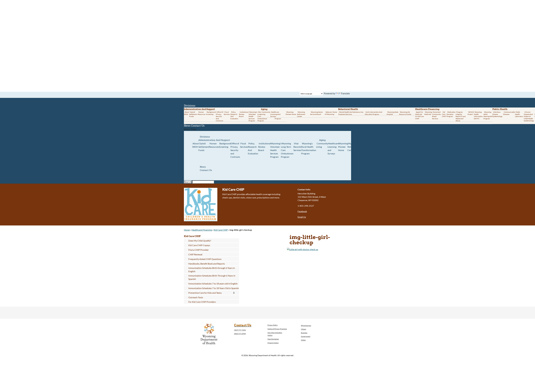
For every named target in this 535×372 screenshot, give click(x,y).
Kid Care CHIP (444, 114)
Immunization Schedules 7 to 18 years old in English (213, 283)
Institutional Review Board (244, 114)
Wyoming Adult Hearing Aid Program (487, 115)
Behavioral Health (348, 109)
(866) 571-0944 (240, 334)
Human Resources (201, 113)
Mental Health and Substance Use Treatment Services (350, 113)
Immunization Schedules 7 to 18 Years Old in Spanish (213, 288)
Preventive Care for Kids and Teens (205, 292)
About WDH (195, 145)
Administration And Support (214, 140)
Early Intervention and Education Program (373, 113)
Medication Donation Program (451, 114)
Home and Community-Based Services (436, 115)
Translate (345, 93)
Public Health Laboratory (519, 114)
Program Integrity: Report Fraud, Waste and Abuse (461, 116)
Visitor (303, 340)
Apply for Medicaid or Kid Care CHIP (419, 115)
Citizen (303, 329)
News (203, 167)
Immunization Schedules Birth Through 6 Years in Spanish (211, 277)
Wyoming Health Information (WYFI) (478, 115)
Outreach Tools (195, 297)
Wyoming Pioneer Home (291, 113)
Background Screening (211, 113)
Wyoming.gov (306, 325)
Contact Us (198, 125)
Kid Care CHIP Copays (199, 245)
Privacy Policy (273, 325)
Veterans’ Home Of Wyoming (331, 113)
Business (304, 333)
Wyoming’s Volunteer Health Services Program (253, 116)
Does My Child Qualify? (199, 240)
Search (188, 182)
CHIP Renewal (195, 254)
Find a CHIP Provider (198, 249)
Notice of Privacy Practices (277, 329)
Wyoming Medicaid (428, 113)
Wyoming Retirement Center (301, 114)
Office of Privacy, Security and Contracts (219, 116)
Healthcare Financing (427, 109)
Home (187, 230)
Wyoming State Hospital (392, 113)
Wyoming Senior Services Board (316, 113)
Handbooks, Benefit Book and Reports (206, 263)
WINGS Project (471, 113)
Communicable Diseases (509, 113)
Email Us (302, 217)
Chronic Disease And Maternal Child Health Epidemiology (529, 116)
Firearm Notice (273, 343)
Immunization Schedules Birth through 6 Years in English (211, 270)
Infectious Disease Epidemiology (497, 114)
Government (305, 336)
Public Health (499, 109)
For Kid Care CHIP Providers (202, 301)
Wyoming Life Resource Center (405, 113)
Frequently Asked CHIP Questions (205, 259)
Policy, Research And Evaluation (234, 115)
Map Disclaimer (273, 339)
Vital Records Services (297, 146)
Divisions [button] (205, 136)
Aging (264, 109)
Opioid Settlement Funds (203, 146)
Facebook (302, 211)
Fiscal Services (227, 113)
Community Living (265, 113)
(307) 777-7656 (240, 330)
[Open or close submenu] (234, 293)
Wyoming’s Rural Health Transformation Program (308, 148)
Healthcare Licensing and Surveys (275, 114)
